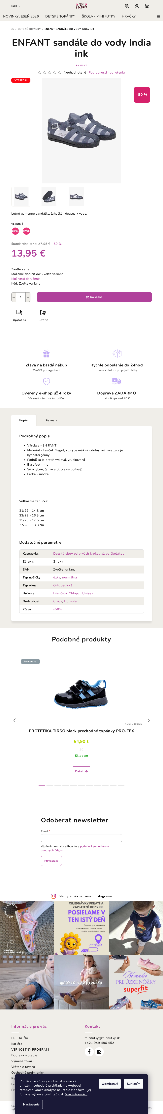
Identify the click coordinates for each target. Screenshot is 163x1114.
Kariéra (16, 1044)
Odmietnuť (110, 1084)
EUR (14, 6)
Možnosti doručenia (26, 279)
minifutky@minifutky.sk (102, 1038)
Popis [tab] (23, 420)
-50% (57, 609)
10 (121, 785)
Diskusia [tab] (51, 420)
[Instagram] (99, 1051)
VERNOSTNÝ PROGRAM (30, 1049)
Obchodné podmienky (27, 1072)
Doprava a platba (24, 1055)
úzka (56, 577)
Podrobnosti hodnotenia (107, 72)
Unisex (87, 593)
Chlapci (75, 593)
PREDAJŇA (19, 1038)
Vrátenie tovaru (23, 1067)
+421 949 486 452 (99, 1043)
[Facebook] (89, 1051)
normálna (69, 577)
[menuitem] (21, 16)
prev (14, 720)
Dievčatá (60, 593)
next (149, 720)
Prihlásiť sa (51, 861)
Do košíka (96, 297)
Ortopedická (62, 585)
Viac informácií (76, 1094)
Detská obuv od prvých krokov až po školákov (88, 553)
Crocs (57, 601)
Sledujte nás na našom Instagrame (85, 896)
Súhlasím (133, 1084)
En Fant (81, 65)
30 (82, 750)
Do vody (70, 601)
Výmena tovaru (22, 1061)
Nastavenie (31, 1104)
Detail (79, 771)
